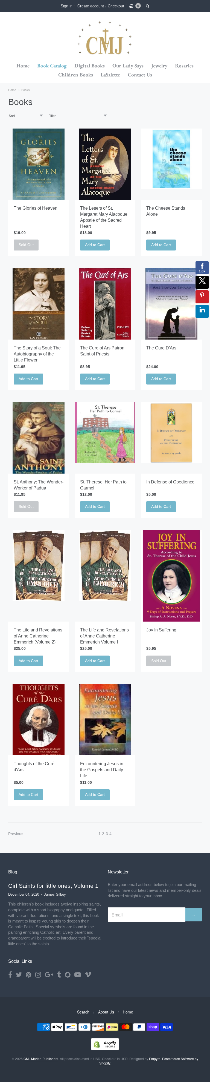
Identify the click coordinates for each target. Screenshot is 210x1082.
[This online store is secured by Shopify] (105, 1048)
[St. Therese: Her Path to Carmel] (105, 432)
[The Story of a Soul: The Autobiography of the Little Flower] (39, 304)
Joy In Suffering (161, 630)
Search (83, 1012)
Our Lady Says (128, 65)
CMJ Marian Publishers (41, 1058)
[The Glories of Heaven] (39, 164)
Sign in (66, 5)
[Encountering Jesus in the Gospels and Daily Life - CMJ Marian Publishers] (105, 719)
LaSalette (110, 74)
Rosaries (184, 65)
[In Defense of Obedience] (171, 432)
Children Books (75, 74)
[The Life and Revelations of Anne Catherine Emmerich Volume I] (105, 565)
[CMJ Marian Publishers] (105, 37)
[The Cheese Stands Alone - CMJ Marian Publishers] (171, 159)
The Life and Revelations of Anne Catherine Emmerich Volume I (104, 636)
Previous (15, 834)
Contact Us (140, 74)
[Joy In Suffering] (171, 576)
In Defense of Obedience (170, 482)
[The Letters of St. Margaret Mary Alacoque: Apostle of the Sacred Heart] (105, 164)
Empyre (155, 1058)
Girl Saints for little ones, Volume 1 (53, 885)
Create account (90, 5)
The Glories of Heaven (35, 208)
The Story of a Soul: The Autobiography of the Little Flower (37, 354)
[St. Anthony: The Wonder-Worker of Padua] (39, 438)
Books (25, 90)
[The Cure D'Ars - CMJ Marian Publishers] (171, 304)
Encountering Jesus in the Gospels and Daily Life (101, 769)
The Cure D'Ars (161, 348)
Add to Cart (95, 245)
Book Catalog (52, 65)
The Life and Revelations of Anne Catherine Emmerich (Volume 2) (38, 636)
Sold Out (26, 245)
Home (23, 65)
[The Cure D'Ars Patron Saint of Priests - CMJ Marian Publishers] (105, 304)
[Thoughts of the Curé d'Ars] (39, 719)
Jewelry (159, 65)
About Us (106, 1012)
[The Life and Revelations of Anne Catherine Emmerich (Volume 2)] (39, 565)
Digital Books (89, 65)
